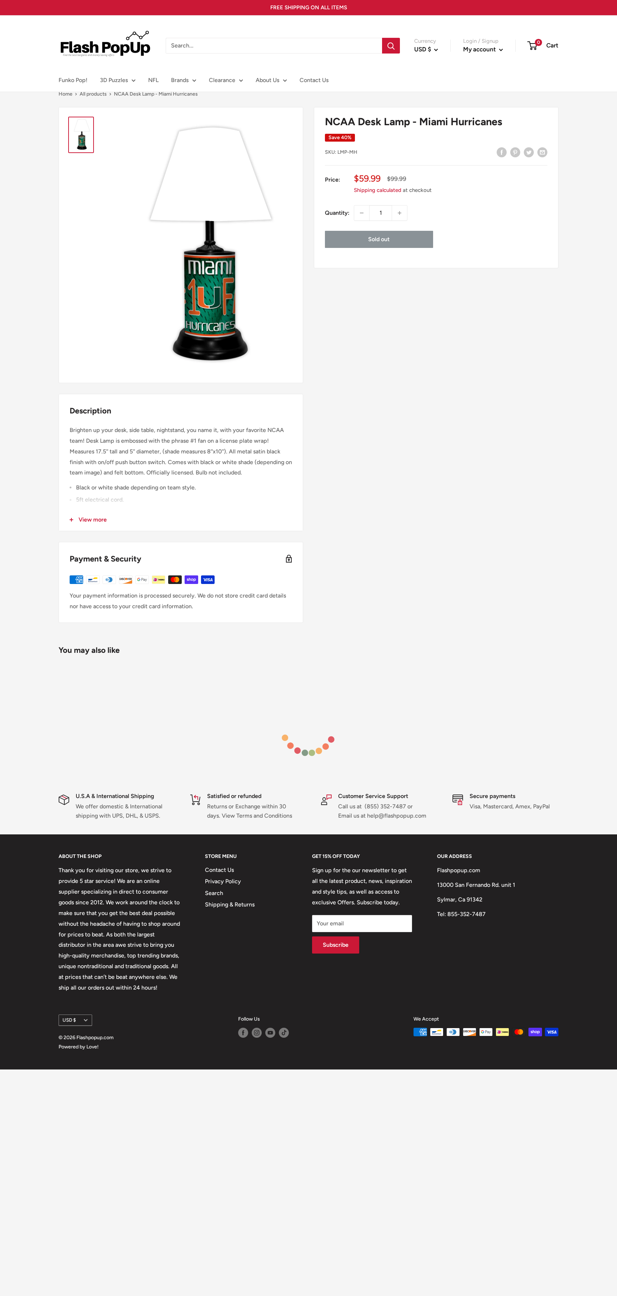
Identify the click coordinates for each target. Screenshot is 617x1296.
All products (93, 94)
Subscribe (335, 944)
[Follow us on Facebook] (243, 1033)
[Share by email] (542, 152)
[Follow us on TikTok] (284, 1033)
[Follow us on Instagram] (257, 1033)
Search (214, 893)
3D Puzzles (114, 80)
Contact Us (314, 80)
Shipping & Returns (230, 904)
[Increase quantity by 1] (399, 212)
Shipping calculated (377, 190)
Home (65, 94)
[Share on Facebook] (502, 152)
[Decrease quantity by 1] (361, 212)
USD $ (69, 1020)
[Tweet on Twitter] (529, 152)
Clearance (222, 80)
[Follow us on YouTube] (270, 1033)
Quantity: (337, 212)
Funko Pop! (73, 80)
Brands (180, 80)
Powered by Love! (79, 1047)
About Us (267, 80)
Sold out (379, 239)
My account (480, 49)
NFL (153, 80)
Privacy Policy (223, 881)
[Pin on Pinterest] (515, 152)
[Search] (391, 46)
